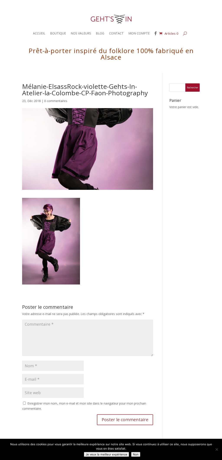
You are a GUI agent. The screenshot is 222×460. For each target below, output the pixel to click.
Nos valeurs (81, 33)
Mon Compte (139, 33)
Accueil (39, 33)
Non (136, 454)
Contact (116, 33)
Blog (100, 33)
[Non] (216, 449)
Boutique (58, 33)
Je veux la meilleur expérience (106, 454)
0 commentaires (55, 101)
